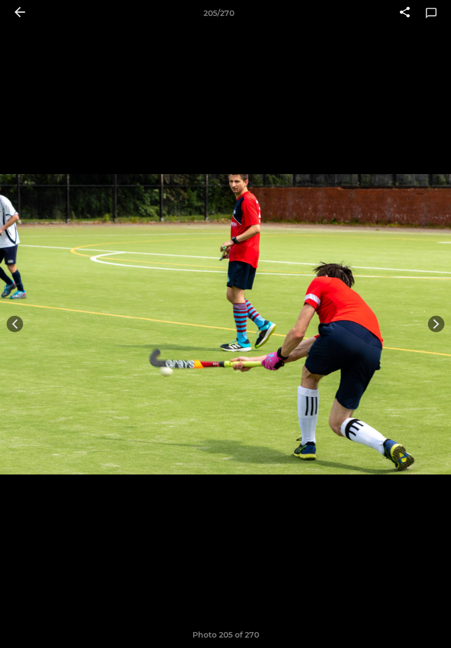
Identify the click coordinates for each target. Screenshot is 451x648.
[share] (404, 13)
